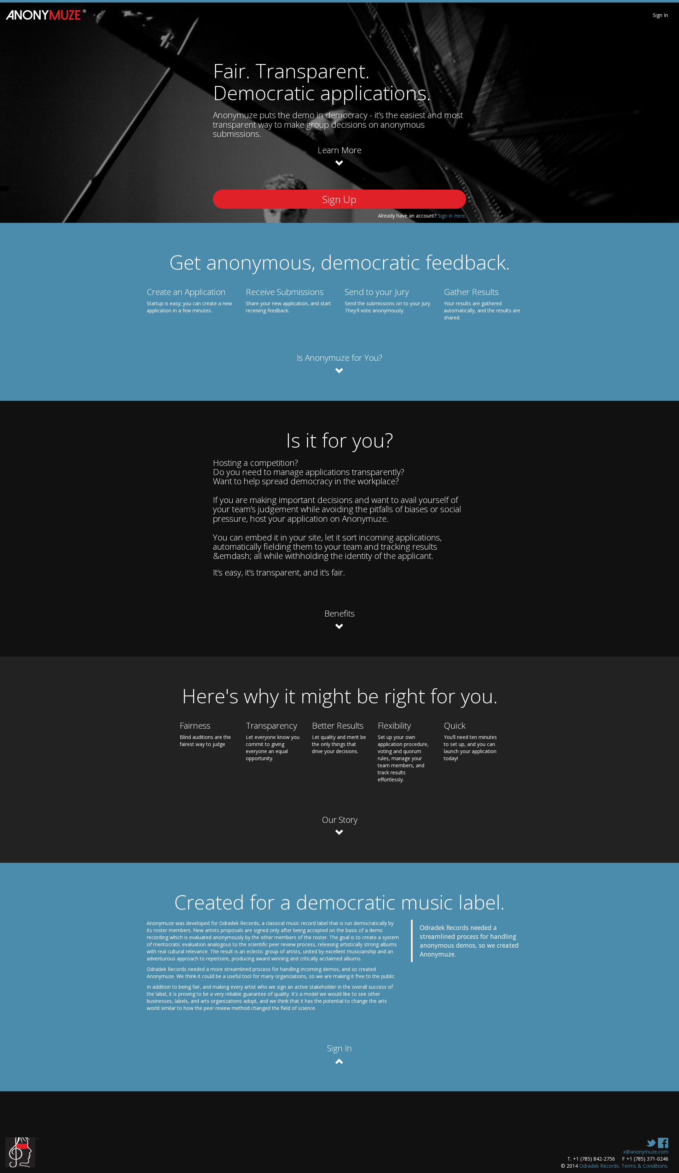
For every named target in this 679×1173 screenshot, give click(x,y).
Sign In (660, 15)
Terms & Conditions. (644, 1165)
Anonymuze (50, 15)
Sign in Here (451, 215)
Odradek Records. (599, 1165)
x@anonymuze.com (645, 1151)
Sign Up (339, 199)
